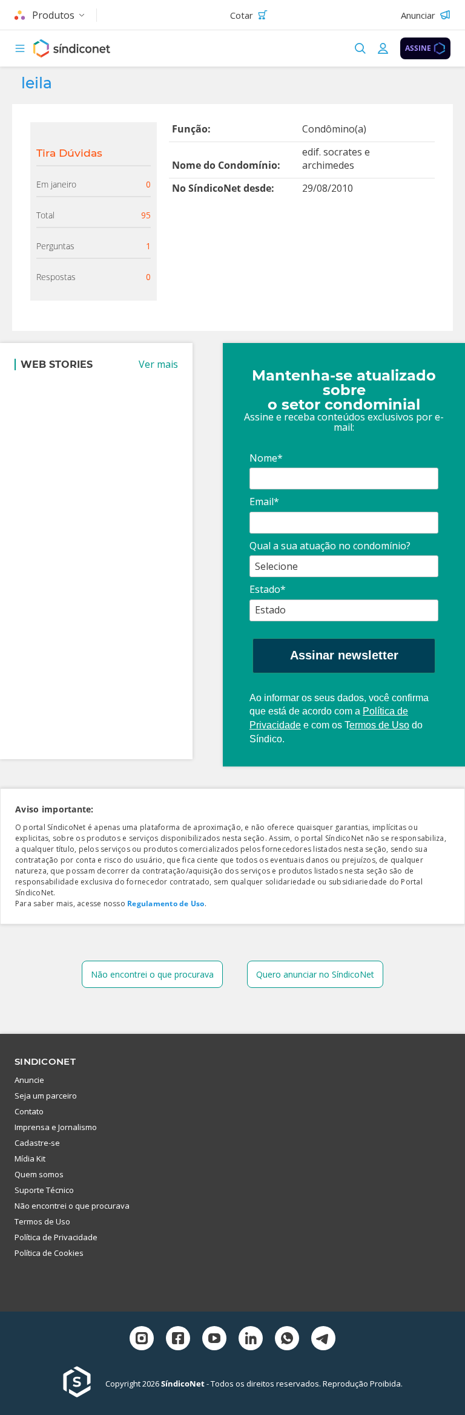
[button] (20, 48)
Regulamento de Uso (165, 903)
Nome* (266, 458)
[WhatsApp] (287, 1339)
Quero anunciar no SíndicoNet (315, 974)
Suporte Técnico (44, 1190)
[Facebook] (178, 1339)
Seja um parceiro (46, 1095)
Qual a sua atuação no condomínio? (330, 546)
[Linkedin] (251, 1339)
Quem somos (39, 1174)
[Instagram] (142, 1339)
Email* (264, 501)
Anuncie (29, 1079)
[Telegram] (323, 1339)
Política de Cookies (49, 1252)
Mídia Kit (30, 1158)
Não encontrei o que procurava (152, 974)
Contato (29, 1111)
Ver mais (158, 364)
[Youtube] (214, 1339)
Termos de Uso (42, 1221)
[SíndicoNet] (84, 1383)
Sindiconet (45, 1061)
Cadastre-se (37, 1142)
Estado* (267, 589)
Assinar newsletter (344, 655)
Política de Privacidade (56, 1237)
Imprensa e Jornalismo (56, 1127)
